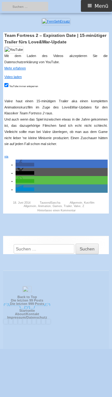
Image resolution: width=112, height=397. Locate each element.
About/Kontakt (27, 314)
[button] (25, 164)
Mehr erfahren (15, 68)
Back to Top (27, 297)
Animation (44, 206)
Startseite (27, 310)
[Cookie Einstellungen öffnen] (56, 394)
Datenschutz (36, 317)
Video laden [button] (13, 77)
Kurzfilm (89, 202)
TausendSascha (50, 202)
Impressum (16, 317)
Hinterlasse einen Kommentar (56, 210)
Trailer (68, 206)
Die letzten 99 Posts (27, 300)
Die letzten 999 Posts (27, 304)
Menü (101, 6)
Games (57, 206)
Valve (77, 206)
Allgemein (76, 202)
